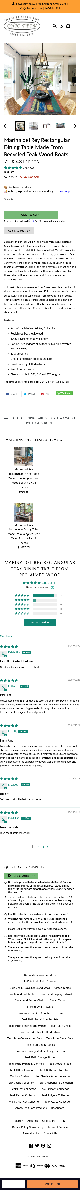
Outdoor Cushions (20, 1076)
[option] (20, 125)
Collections (48, 1121)
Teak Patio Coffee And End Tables (40, 1032)
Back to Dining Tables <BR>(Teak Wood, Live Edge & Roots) (43, 421)
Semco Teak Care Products (31, 1108)
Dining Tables (57, 1000)
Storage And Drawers (40, 1007)
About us (32, 1121)
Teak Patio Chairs (61, 1026)
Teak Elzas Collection (23, 1089)
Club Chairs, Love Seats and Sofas (30, 988)
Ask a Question (19, 230)
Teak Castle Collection (20, 1082)
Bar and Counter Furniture (40, 975)
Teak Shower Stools (59, 1063)
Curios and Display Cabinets (56, 994)
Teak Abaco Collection (58, 1101)
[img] (9, 646)
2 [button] (38, 847)
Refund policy (31, 1133)
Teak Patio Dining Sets (59, 1038)
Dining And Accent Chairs (30, 1000)
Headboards (58, 1108)
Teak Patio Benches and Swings (27, 1026)
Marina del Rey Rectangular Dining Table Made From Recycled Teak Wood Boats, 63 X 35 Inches (24, 478)
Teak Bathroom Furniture (55, 1070)
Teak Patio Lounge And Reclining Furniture (40, 1051)
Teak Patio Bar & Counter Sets (40, 1019)
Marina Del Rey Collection (40, 328)
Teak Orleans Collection (55, 1089)
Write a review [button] (40, 622)
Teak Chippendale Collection (56, 1082)
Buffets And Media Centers (40, 981)
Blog (62, 1121)
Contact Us (50, 1133)
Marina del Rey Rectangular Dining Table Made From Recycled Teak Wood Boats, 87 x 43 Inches (24, 534)
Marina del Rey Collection (24, 1101)
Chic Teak (40, 1157)
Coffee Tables (62, 988)
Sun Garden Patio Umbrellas (53, 1076)
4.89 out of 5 (49, 583)
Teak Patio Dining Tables (40, 1044)
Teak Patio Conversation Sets (24, 1038)
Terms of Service (58, 1127)
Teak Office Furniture (22, 1070)
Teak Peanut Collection (23, 1095)
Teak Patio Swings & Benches (26, 1063)
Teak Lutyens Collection (56, 1095)
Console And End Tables (21, 994)
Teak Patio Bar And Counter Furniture (40, 1013)
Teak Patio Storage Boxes (40, 1057)
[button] (13, 168)
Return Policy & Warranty (27, 1127)
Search (19, 1121)
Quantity (8, 199)
